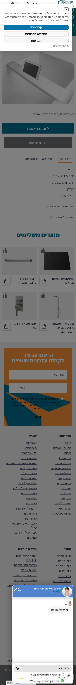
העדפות (36, 40)
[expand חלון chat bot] (20, 589)
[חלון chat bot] (42, 634)
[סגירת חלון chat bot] (15, 589)
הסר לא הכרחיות (36, 34)
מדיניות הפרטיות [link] (61, 45)
